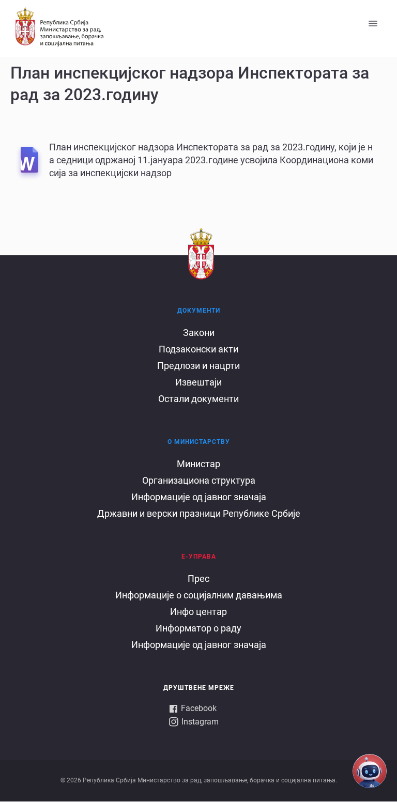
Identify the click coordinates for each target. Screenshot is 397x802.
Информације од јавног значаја (198, 496)
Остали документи (198, 398)
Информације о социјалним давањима (198, 595)
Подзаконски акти (198, 349)
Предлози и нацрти (198, 365)
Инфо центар (198, 611)
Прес (198, 578)
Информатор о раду (198, 628)
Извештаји (198, 382)
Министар (198, 463)
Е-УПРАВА (198, 556)
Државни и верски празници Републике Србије (198, 513)
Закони (199, 332)
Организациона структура (198, 480)
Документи (198, 310)
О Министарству (198, 441)
